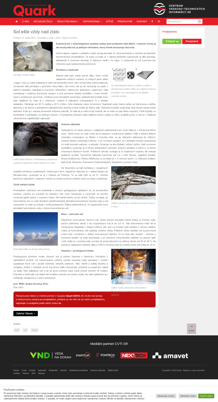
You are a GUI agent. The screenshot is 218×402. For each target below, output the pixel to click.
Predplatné (125, 21)
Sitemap (41, 373)
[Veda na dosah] (50, 355)
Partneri (26, 373)
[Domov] (16, 21)
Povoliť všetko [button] (206, 396)
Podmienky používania (78, 370)
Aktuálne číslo (43, 21)
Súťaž (109, 21)
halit (17, 330)
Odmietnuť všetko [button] (188, 396)
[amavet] (170, 355)
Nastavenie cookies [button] (166, 396)
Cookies (16, 373)
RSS (33, 373)
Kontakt (142, 21)
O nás (25, 21)
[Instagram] (159, 21)
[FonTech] (105, 355)
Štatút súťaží (113, 370)
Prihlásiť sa (172, 41)
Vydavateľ (42, 370)
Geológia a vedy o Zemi (49, 38)
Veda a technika (67, 21)
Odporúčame (91, 21)
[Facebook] (152, 21)
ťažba (34, 330)
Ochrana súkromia (97, 370)
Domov (16, 370)
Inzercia (63, 370)
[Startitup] (83, 355)
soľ (25, 330)
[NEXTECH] (133, 355)
